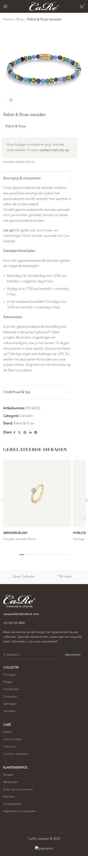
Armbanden (11, 689)
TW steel (64, 577)
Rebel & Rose (15, 126)
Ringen (8, 682)
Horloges (9, 674)
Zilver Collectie (24, 577)
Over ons (9, 746)
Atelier (7, 732)
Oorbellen (10, 696)
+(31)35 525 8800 (14, 623)
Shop (20, 19)
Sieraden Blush (15, 532)
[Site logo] (44, 6)
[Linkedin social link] (30, 433)
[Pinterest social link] (25, 433)
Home (8, 19)
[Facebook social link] (14, 433)
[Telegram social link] (35, 433)
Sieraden (26, 416)
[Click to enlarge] (11, 100)
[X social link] (19, 433)
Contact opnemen (15, 754)
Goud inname (12, 739)
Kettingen (9, 703)
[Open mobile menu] (5, 6)
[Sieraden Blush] (37, 493)
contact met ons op (54, 150)
